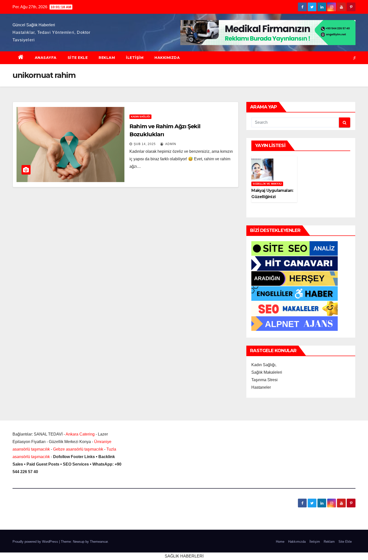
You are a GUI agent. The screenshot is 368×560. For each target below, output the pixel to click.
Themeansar (99, 541)
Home (280, 541)
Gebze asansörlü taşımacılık (78, 449)
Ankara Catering (80, 434)
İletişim (134, 57)
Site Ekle (78, 57)
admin (170, 144)
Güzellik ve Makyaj (267, 183)
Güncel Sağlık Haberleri (34, 25)
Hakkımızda (167, 57)
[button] (354, 58)
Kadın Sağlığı (140, 116)
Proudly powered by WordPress (36, 541)
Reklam (107, 57)
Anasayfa (46, 57)
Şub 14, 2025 (145, 144)
